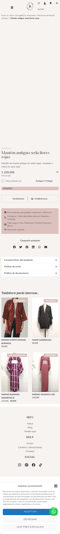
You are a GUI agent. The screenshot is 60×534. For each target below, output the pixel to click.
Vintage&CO (20, 15)
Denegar (30, 519)
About (30, 423)
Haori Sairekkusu (41, 340)
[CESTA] (51, 3)
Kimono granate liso (43, 394)
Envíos (30, 443)
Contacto (30, 451)
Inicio (3, 15)
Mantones (31, 15)
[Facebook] (33, 464)
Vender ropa (30, 431)
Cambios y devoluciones (30, 447)
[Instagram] (19, 464)
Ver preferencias (30, 527)
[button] (55, 486)
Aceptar (30, 512)
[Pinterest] (26, 464)
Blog (30, 427)
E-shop (10, 15)
